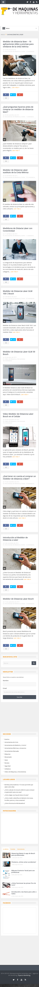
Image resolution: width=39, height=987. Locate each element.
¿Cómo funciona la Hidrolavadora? (14, 803)
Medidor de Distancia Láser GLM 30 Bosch (19, 353)
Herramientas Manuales (11, 751)
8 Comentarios (30, 298)
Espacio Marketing (24, 975)
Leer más (15, 87)
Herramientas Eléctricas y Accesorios (15, 748)
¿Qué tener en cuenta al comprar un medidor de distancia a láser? (19, 477)
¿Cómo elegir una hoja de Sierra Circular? (16, 795)
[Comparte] (6, 94)
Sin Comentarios (7, 360)
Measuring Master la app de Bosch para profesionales (23, 854)
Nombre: (6, 680)
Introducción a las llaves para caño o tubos (23, 893)
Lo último (5, 849)
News (6, 760)
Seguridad (7, 766)
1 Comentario (30, 116)
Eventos (6, 739)
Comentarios (20, 849)
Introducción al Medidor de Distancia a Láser (15, 538)
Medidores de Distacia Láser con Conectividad (17, 229)
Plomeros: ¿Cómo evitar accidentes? (23, 862)
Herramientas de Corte (11, 742)
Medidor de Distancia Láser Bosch (18, 599)
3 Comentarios (30, 483)
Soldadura (7, 769)
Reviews (6, 763)
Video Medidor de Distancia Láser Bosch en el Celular (18, 415)
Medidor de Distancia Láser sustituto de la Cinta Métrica (15, 171)
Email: (5, 688)
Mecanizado (8, 757)
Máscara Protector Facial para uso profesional (23, 871)
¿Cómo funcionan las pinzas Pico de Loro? (23, 884)
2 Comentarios (30, 51)
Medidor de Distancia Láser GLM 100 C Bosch (17, 292)
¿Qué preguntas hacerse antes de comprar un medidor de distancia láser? (18, 109)
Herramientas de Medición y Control (15, 51)
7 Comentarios (30, 603)
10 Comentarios (30, 177)
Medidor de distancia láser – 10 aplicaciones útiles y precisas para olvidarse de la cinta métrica (18, 44)
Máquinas (7, 754)
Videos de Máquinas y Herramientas (15, 359)
